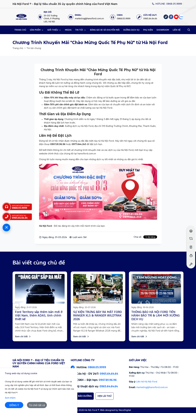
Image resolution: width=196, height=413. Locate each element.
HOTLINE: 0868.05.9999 (168, 4)
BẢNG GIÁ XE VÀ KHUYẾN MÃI (105, 30)
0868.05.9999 (97, 367)
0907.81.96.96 (108, 380)
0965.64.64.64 (109, 374)
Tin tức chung (34, 48)
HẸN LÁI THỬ (105, 396)
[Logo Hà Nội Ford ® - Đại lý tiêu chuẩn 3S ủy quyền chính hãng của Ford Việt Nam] (21, 17)
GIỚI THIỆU (52, 30)
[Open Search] (189, 30)
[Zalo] (181, 17)
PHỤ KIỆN (148, 30)
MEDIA (68, 30)
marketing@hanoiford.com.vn (152, 387)
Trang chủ (18, 48)
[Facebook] (171, 17)
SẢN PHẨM (35, 30)
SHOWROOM (162, 30)
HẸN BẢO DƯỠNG (82, 396)
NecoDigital (125, 410)
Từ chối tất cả (37, 405)
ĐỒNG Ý (14, 405)
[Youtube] (176, 17)
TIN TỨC (79, 30)
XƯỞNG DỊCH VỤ (131, 30)
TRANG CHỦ (20, 30)
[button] (16, 306)
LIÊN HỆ (177, 30)
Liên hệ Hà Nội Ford (146, 382)
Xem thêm (10, 398)
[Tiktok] (166, 17)
